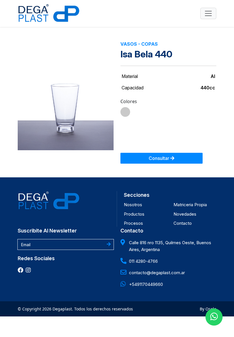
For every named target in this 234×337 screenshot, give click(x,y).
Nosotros (133, 204)
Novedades (185, 214)
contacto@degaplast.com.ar (157, 272)
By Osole (208, 309)
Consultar (159, 158)
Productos (134, 214)
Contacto (183, 223)
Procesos (133, 223)
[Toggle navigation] (208, 13)
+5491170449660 (146, 284)
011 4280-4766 (143, 261)
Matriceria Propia (190, 204)
